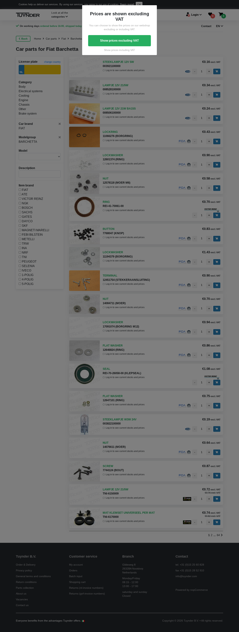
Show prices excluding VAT (119, 40)
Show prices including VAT (119, 50)
